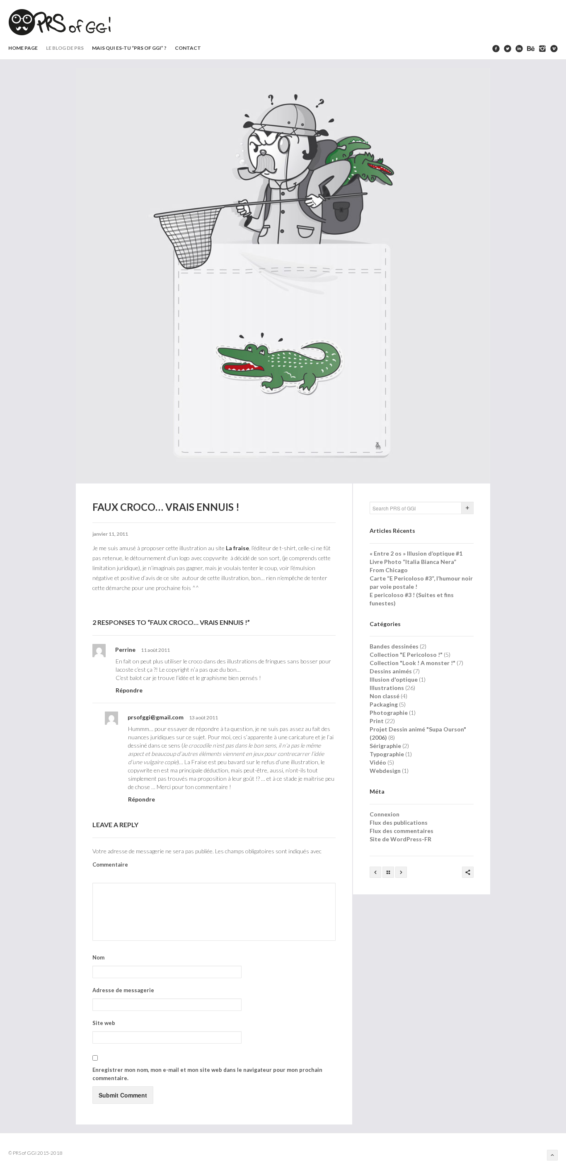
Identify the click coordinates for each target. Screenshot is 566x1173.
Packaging (384, 704)
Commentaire (110, 864)
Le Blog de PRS (65, 48)
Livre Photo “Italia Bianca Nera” (413, 561)
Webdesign (385, 770)
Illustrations (387, 687)
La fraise (237, 547)
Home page (23, 48)
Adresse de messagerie (123, 990)
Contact (188, 48)
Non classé (384, 695)
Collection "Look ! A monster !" (412, 662)
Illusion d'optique (394, 679)
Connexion (384, 814)
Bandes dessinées (394, 646)
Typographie (387, 754)
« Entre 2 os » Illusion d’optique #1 (416, 553)
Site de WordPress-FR (400, 839)
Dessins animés (391, 671)
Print (377, 720)
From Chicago (389, 569)
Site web (103, 1023)
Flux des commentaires (401, 830)
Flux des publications (399, 822)
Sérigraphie (385, 745)
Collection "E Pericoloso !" (406, 654)
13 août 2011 (203, 717)
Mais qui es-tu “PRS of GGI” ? (129, 48)
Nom (98, 957)
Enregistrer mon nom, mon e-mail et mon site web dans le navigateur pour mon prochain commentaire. (207, 1073)
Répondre (129, 690)
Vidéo (378, 762)
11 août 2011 (155, 650)
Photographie (389, 712)
